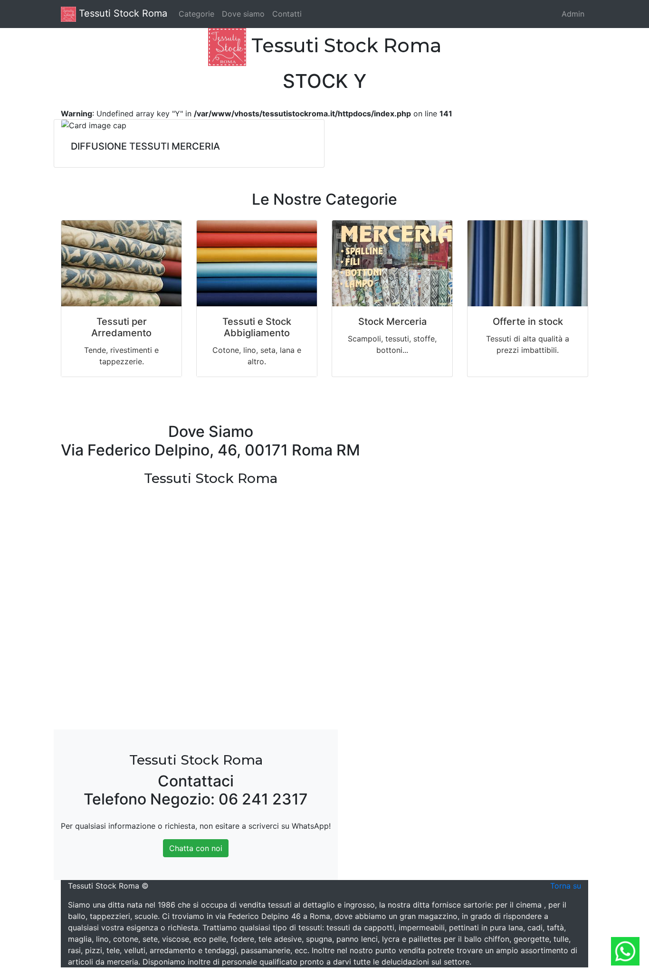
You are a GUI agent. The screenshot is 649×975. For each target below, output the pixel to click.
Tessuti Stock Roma (121, 13)
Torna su (565, 885)
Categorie (196, 14)
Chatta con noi (195, 848)
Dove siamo (243, 14)
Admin (573, 14)
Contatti (287, 14)
